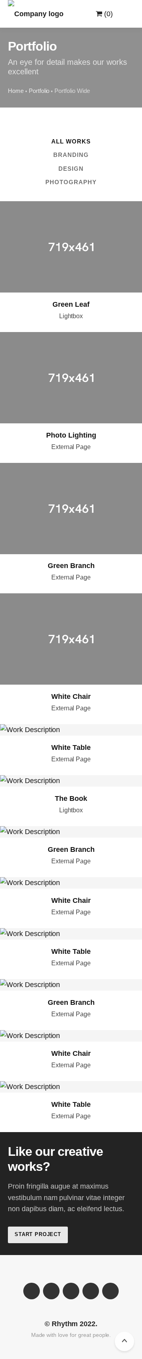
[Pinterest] (110, 1291)
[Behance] (90, 1291)
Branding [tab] (71, 154)
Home (16, 90)
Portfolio (39, 90)
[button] (124, 14)
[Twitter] (51, 1291)
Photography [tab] (71, 182)
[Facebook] (31, 1291)
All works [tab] (71, 141)
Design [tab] (71, 168)
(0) (107, 14)
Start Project (38, 1234)
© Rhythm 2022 (70, 1324)
